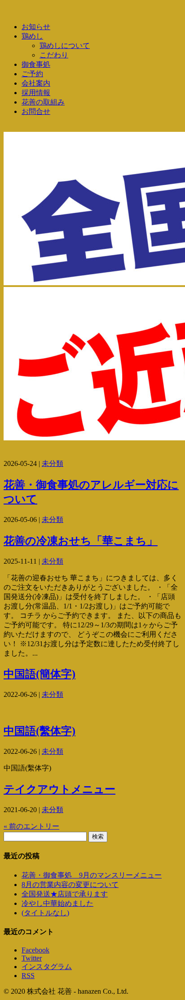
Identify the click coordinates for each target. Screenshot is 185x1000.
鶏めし (32, 36)
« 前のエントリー (31, 826)
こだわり (54, 55)
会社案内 (36, 83)
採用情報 (36, 92)
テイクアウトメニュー (59, 789)
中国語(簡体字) (39, 674)
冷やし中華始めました (57, 903)
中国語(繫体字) (39, 731)
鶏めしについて (65, 45)
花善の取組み (43, 102)
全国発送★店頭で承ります (65, 894)
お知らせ (36, 26)
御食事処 (36, 64)
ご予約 (32, 74)
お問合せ (36, 111)
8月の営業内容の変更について (70, 884)
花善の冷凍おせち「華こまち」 (81, 541)
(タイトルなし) (45, 913)
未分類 (52, 463)
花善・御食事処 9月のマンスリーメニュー (92, 875)
